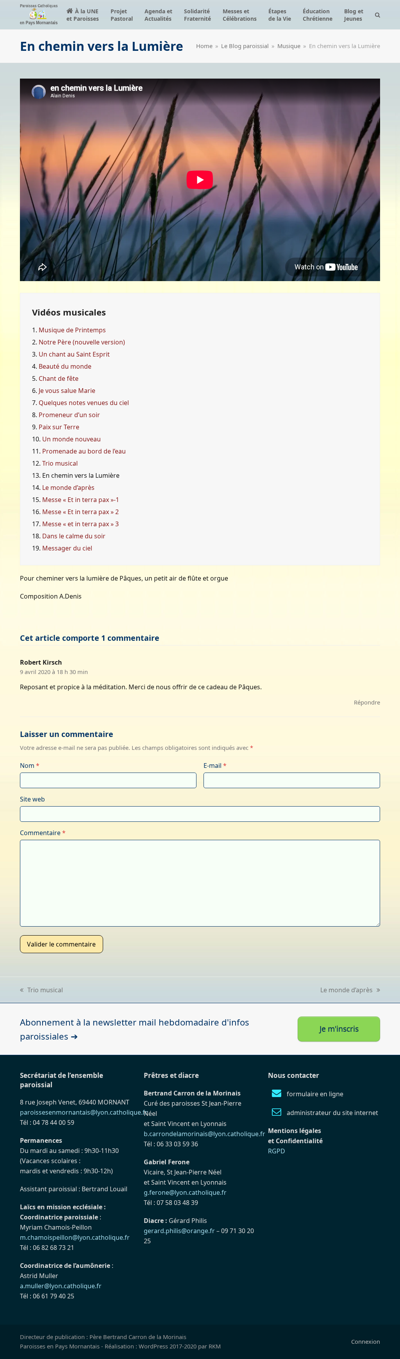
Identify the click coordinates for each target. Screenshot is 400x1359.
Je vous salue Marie (67, 390)
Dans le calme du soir (73, 536)
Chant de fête (59, 378)
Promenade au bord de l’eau (84, 451)
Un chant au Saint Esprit (74, 354)
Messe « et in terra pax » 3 (80, 524)
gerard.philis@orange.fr (179, 1230)
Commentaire (43, 832)
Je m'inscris (339, 1029)
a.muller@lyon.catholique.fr (61, 1286)
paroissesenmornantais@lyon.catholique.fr (84, 1112)
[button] (377, 14)
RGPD (276, 1151)
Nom (29, 765)
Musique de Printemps (72, 330)
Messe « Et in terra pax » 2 (80, 511)
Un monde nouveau (71, 439)
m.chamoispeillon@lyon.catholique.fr (75, 1237)
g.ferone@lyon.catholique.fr (185, 1192)
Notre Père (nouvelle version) (82, 342)
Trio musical (60, 463)
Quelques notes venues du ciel (84, 402)
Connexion (365, 1341)
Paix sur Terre (59, 427)
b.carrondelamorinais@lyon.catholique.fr (204, 1134)
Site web (32, 799)
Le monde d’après (68, 487)
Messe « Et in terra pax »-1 (80, 499)
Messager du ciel (67, 548)
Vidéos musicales (69, 312)
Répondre (367, 702)
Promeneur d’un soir (69, 415)
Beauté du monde (65, 366)
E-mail (215, 765)
